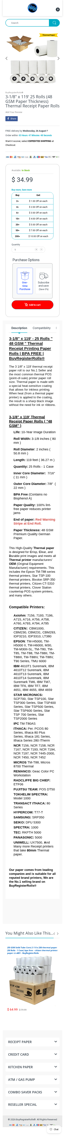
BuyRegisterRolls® (14, 92)
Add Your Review (13, 112)
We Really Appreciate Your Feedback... (32, 914)
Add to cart (34, 305)
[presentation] (54, 933)
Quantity (16, 244)
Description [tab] (19, 328)
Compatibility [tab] (42, 328)
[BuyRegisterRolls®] (32, 7)
